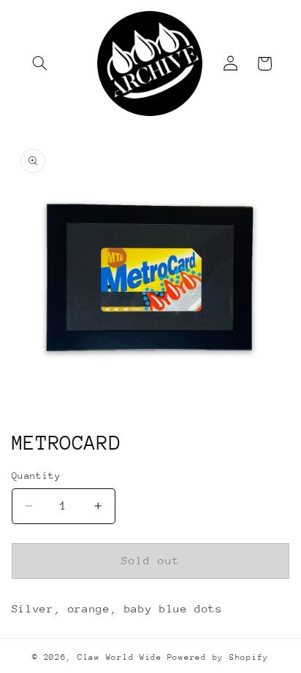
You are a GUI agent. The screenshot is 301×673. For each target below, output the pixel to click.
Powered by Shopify (218, 657)
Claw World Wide (119, 657)
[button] (40, 63)
